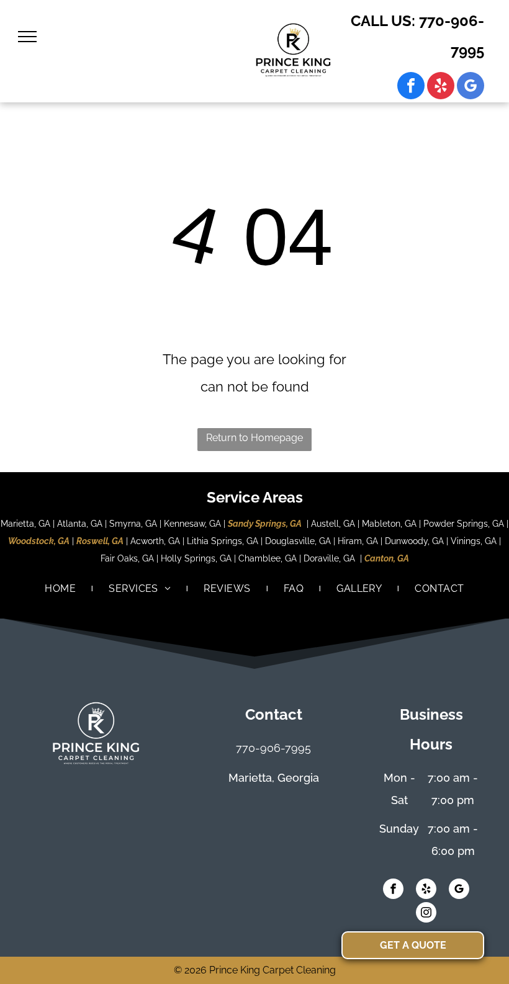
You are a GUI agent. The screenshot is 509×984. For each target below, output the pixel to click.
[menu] (27, 36)
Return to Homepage (254, 438)
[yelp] (440, 87)
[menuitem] (61, 589)
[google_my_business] (470, 87)
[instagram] (426, 914)
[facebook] (411, 87)
